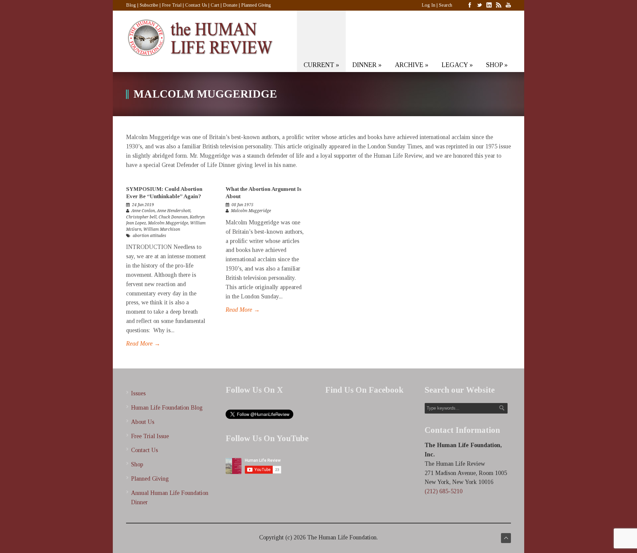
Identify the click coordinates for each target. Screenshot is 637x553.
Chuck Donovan (173, 217)
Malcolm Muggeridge (168, 223)
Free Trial (171, 5)
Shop (137, 464)
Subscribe (149, 5)
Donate (230, 5)
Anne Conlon (143, 210)
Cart (215, 5)
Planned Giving (256, 5)
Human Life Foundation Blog (167, 407)
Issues (138, 393)
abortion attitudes (149, 235)
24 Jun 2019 (143, 204)
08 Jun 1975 (242, 204)
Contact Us (196, 5)
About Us (142, 422)
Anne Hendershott (173, 210)
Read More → (143, 343)
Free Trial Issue (150, 436)
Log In (428, 5)
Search (445, 5)
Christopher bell (141, 217)
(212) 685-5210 (443, 491)
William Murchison (161, 229)
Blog (131, 5)
